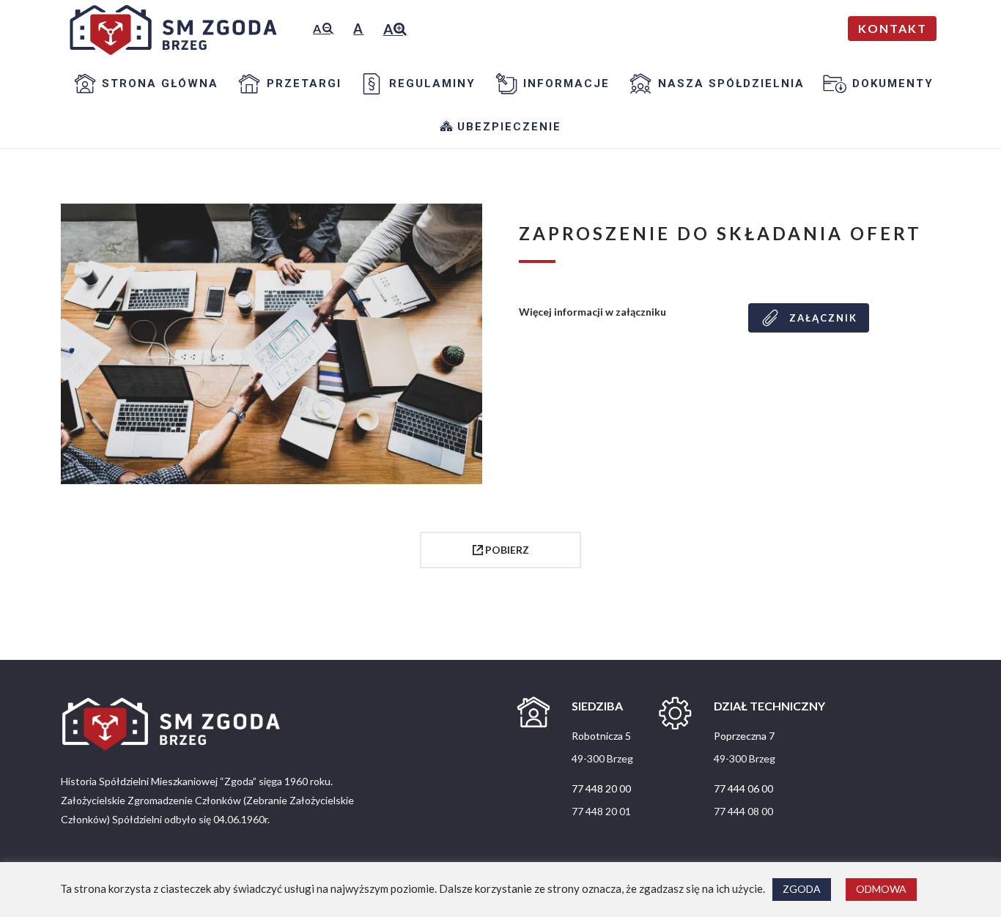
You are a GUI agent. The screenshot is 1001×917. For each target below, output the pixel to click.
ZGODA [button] (802, 889)
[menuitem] (143, 83)
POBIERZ (506, 549)
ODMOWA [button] (881, 889)
